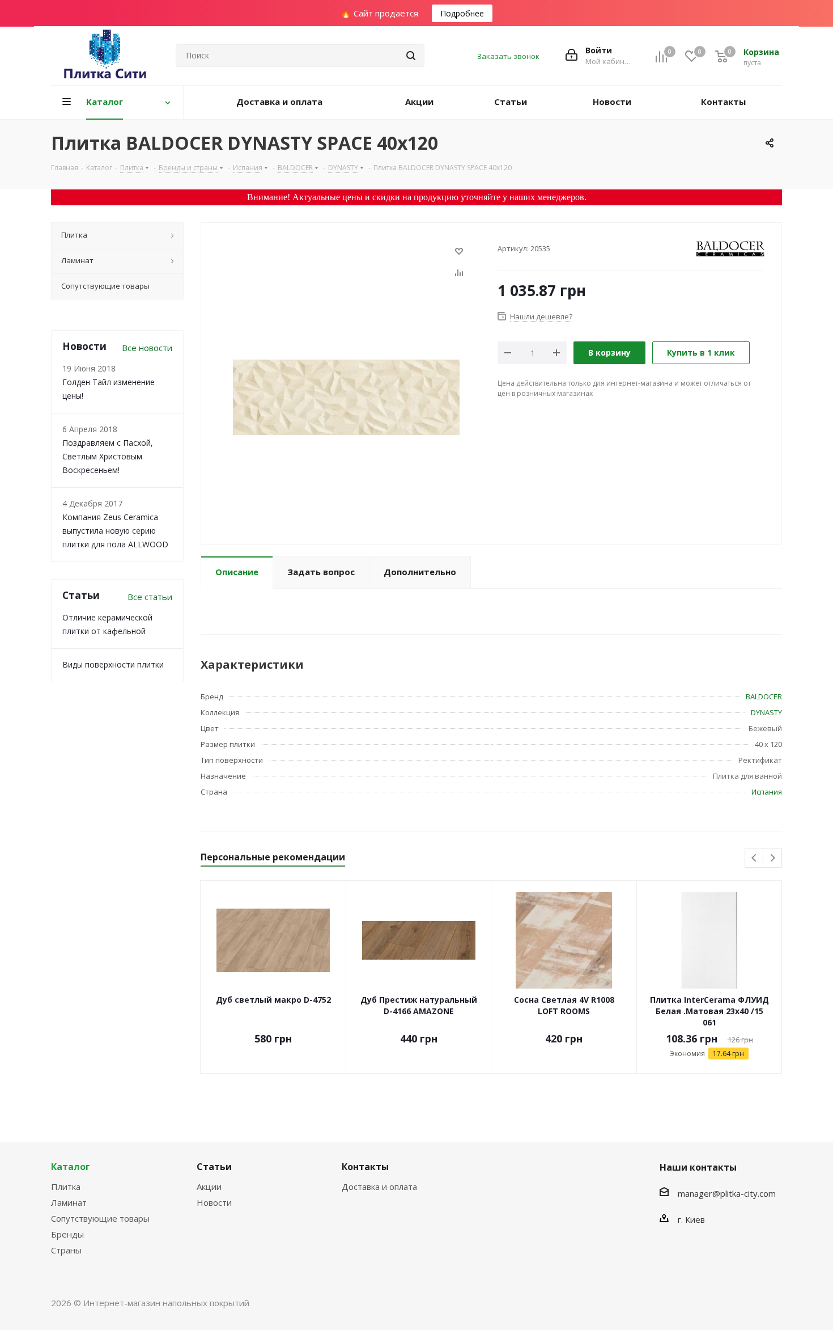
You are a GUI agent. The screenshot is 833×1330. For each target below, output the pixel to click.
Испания (766, 792)
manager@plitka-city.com (727, 1193)
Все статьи (150, 596)
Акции (209, 1186)
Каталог (70, 1166)
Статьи (214, 1166)
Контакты (365, 1166)
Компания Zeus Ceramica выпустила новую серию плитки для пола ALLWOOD (115, 531)
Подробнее (462, 13)
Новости (214, 1202)
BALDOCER (764, 696)
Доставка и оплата (379, 1186)
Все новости (147, 347)
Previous (754, 858)
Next (772, 858)
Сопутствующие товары (100, 1218)
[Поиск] (410, 55)
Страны (66, 1250)
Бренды (67, 1234)
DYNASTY (766, 712)
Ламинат (69, 1202)
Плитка (65, 1186)
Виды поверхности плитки (113, 664)
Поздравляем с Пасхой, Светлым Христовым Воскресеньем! (107, 456)
